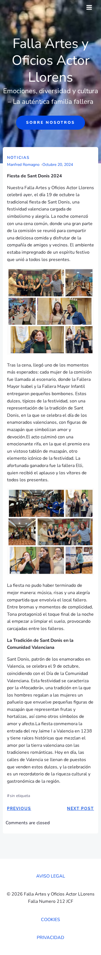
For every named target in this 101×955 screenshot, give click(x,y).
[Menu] (89, 7)
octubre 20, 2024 (57, 164)
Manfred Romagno (23, 164)
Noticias (18, 157)
